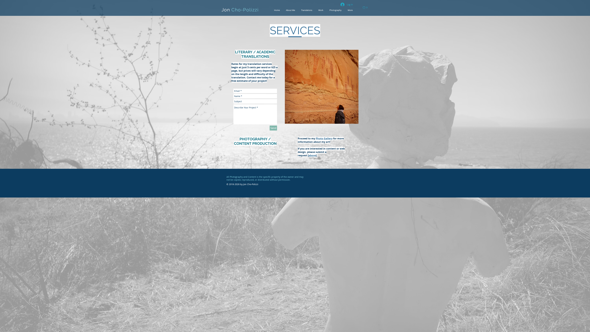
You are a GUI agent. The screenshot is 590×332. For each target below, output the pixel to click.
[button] (366, 7)
